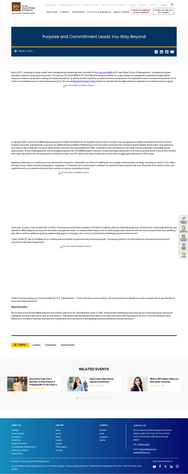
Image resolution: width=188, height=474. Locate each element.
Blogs (58, 437)
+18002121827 (143, 445)
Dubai (102, 434)
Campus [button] (64, 12)
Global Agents (61, 447)
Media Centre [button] (122, 12)
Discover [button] (51, 12)
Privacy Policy (17, 454)
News (58, 430)
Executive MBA (105, 72)
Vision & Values (18, 434)
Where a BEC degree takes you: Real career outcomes (164, 380)
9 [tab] (104, 395)
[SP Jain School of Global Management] (24, 8)
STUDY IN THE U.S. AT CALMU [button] (163, 11)
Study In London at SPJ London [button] (141, 11)
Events (58, 434)
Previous (1, 384)
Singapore (104, 437)
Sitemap (59, 450)
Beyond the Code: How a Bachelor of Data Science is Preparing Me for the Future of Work (44, 382)
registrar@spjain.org (141, 452)
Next (186, 384)
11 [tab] (111, 395)
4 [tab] (87, 395)
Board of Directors (19, 444)
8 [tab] (101, 395)
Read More (35, 388)
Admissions (51, 5)
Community (50, 345)
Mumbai (103, 430)
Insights (59, 440)
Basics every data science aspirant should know (102, 380)
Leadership (16, 440)
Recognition (16, 437)
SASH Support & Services (114, 5)
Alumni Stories (67, 345)
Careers (142, 5)
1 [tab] (77, 395)
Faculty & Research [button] (99, 12)
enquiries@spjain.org (147, 449)
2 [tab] (81, 395)
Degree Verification (69, 5)
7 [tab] (97, 395)
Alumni (132, 5)
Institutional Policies (20, 450)
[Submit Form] (172, 5)
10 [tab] (108, 395)
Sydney (102, 440)
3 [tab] (84, 395)
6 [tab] (94, 395)
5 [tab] (91, 395)
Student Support (90, 5)
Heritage (15, 430)
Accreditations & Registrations (24, 447)
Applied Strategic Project (84, 81)
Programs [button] (78, 12)
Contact (153, 5)
